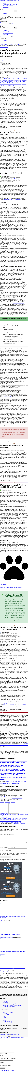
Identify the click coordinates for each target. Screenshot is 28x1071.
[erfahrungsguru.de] (9, 0)
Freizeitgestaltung (4, 971)
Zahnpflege (4, 703)
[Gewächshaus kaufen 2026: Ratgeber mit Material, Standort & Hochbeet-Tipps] (5, 913)
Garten (1, 920)
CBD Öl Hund (18, 781)
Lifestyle (2, 937)
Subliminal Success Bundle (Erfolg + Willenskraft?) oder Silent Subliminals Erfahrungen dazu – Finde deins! (13, 761)
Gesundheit (2, 47)
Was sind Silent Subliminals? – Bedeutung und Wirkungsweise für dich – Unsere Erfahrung (11, 766)
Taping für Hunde (12, 703)
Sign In (14, 36)
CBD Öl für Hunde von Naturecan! (13, 80)
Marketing (2, 954)
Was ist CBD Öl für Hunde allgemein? (9, 78)
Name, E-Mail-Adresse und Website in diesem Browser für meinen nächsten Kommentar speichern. (13, 853)
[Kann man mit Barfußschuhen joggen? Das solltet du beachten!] (5, 965)
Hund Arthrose (6, 783)
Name (2, 845)
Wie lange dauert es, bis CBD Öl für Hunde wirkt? (13, 83)
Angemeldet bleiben (6, 1065)
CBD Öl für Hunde (9, 781)
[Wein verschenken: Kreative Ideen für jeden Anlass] (5, 931)
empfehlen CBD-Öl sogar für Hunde (12, 199)
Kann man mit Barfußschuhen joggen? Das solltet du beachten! (12, 968)
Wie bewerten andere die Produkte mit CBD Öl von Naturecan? (12, 82)
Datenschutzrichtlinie (17, 798)
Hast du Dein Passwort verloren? (7, 1070)
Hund (23, 781)
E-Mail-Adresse (4, 847)
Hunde (6, 47)
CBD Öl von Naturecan (8, 704)
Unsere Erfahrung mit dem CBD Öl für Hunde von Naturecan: (13, 84)
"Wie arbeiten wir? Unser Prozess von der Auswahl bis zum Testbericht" (14, 744)
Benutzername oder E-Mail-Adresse (8, 1058)
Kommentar (3, 833)
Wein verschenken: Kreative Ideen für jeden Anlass (10, 934)
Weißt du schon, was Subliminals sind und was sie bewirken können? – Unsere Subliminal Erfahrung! (12, 770)
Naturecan (16, 783)
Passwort (2, 1062)
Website (2, 850)
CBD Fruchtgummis (21, 704)
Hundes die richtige (7, 396)
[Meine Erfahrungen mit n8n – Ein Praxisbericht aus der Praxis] (5, 948)
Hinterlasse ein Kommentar (19, 823)
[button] (10, 1004)
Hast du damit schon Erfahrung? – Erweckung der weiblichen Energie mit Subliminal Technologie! (12, 774)
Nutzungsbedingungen (5, 796)
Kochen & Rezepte (8, 937)
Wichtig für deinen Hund (18, 303)
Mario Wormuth (5, 60)
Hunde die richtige (15, 178)
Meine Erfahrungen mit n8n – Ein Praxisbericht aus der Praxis (12, 951)
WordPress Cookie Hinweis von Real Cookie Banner (12, 1037)
